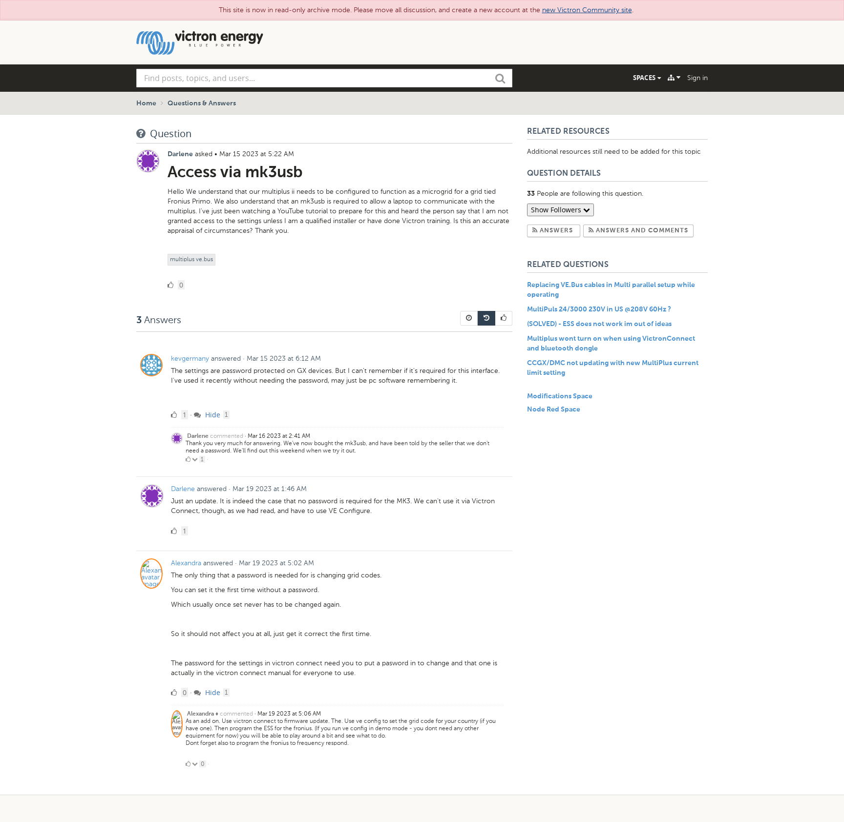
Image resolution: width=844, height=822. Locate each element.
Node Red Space (553, 409)
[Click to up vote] (188, 459)
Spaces (645, 77)
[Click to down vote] (195, 459)
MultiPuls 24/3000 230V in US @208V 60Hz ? (599, 309)
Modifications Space (559, 396)
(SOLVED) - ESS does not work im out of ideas (599, 324)
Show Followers (557, 209)
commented (226, 435)
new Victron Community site (587, 10)
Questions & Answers (202, 103)
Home (146, 103)
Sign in (697, 78)
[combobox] (324, 78)
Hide (211, 414)
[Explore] (674, 77)
